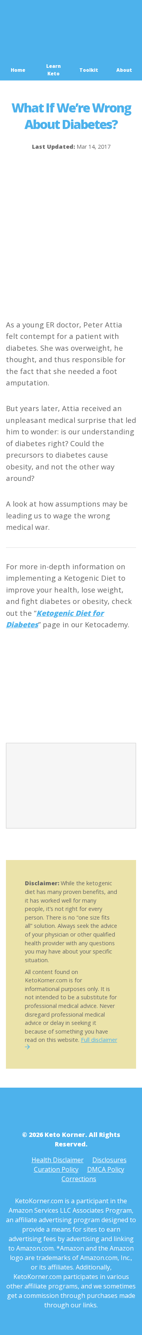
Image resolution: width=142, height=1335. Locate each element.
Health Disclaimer (58, 1160)
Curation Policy (56, 1169)
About (124, 70)
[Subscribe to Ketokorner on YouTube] (82, 1111)
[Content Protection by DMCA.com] (65, 700)
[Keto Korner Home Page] (71, 60)
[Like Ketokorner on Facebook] (60, 1111)
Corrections (79, 1178)
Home (18, 70)
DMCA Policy (105, 1169)
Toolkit (88, 70)
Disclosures (109, 1160)
